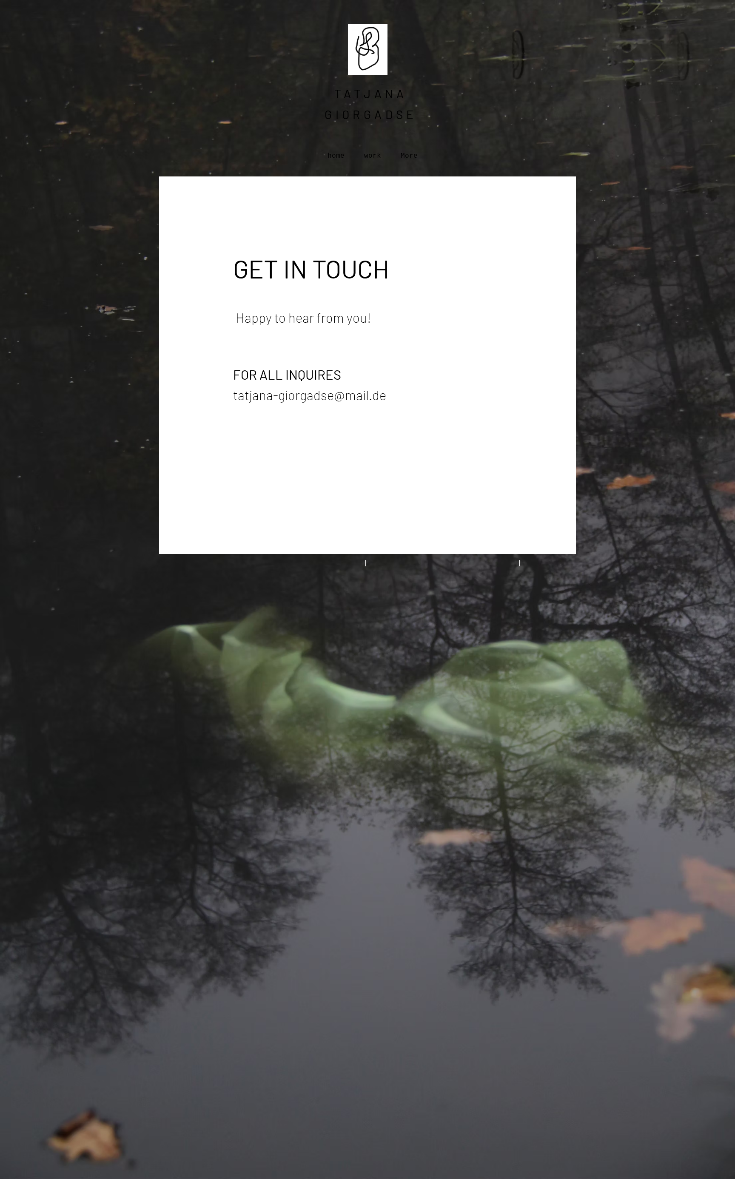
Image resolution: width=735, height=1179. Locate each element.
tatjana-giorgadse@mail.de (309, 395)
